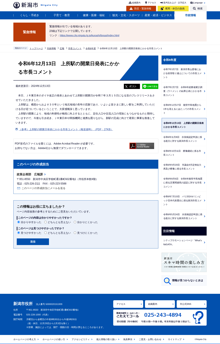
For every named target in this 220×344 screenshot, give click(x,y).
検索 (200, 8)
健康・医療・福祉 (94, 15)
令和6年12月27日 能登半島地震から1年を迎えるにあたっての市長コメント (182, 109)
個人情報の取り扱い (106, 339)
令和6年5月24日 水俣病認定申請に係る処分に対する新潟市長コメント (182, 216)
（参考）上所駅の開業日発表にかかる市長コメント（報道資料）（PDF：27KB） (66, 129)
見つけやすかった (31, 232)
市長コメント (75, 48)
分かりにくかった (87, 222)
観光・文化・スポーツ (126, 15)
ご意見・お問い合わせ (150, 339)
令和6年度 (91, 48)
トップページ (36, 48)
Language (198, 2)
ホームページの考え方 (24, 339)
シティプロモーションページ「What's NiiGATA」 (182, 242)
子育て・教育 (61, 15)
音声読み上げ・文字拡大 (174, 2)
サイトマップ (175, 339)
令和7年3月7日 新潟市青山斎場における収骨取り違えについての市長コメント (182, 73)
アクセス (152, 2)
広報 (62, 48)
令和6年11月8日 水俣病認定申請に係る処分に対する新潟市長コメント (182, 139)
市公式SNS (185, 304)
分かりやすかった (31, 222)
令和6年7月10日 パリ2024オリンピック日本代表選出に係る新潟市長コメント (182, 200)
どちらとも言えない (59, 222)
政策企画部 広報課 (30, 174)
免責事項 (127, 339)
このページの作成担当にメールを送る (43, 188)
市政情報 (190, 15)
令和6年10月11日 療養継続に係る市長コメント (182, 153)
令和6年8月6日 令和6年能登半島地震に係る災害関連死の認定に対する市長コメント (182, 182)
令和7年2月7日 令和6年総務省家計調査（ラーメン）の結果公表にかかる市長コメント (182, 91)
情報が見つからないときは (187, 280)
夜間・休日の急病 (175, 8)
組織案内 (136, 2)
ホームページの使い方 (54, 339)
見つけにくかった (87, 232)
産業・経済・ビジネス (158, 15)
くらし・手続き (29, 15)
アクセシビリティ (81, 339)
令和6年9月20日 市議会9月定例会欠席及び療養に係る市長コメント (182, 167)
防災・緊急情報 (142, 8)
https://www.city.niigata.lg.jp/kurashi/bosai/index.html (89, 35)
